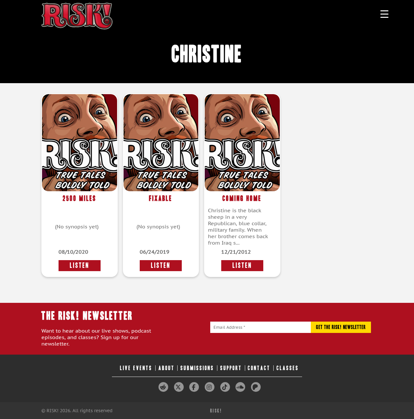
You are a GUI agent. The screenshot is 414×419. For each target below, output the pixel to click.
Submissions (197, 368)
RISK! (216, 410)
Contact (259, 368)
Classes (288, 368)
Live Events (136, 368)
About (166, 368)
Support (231, 368)
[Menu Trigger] (384, 14)
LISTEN (79, 265)
